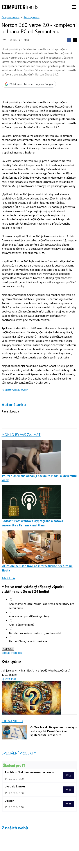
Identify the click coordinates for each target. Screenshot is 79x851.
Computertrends (10, 17)
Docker (9, 800)
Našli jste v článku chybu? (15, 389)
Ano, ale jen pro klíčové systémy (29, 616)
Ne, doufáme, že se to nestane (28, 641)
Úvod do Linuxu (15, 786)
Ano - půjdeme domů (22, 624)
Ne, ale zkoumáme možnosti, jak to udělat (35, 633)
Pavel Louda (9, 40)
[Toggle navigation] (74, 7)
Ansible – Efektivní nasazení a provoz (30, 772)
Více (68, 775)
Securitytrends (32, 17)
